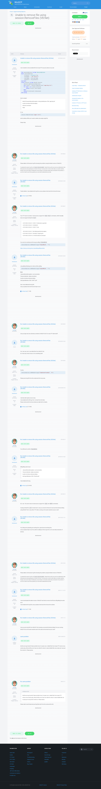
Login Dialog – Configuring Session (79, 85)
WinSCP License (43, 785)
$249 (83, 19)
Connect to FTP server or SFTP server (79, 102)
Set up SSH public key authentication (79, 108)
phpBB (46, 761)
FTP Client (12, 757)
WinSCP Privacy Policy (62, 785)
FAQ (28, 755)
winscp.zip (24, 406)
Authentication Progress (76, 95)
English (85, 749)
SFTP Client (12, 759)
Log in (29, 23)
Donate (80, 16)
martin (14, 159)
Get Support (29, 752)
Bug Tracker (30, 764)
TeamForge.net (47, 757)
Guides (11, 755)
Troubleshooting (31, 757)
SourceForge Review (76, 43)
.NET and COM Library (15, 771)
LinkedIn (64, 761)
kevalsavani (14, 64)
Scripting (12, 768)
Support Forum (30, 759)
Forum (85, 7)
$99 (80, 19)
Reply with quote (25, 62)
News (25, 7)
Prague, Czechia (14, 173)
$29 (75, 19)
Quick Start (12, 752)
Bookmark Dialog (75, 105)
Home (15, 7)
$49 (78, 19)
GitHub (46, 752)
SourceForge (47, 755)
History (28, 761)
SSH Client (12, 761)
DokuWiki (46, 759)
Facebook (64, 752)
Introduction (37, 7)
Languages (12, 766)
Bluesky (63, 759)
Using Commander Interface (77, 88)
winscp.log (24, 195)
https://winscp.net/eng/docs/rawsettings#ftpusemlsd (32, 248)
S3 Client (12, 764)
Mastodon (64, 757)
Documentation (73, 7)
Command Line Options (15, 773)
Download (49, 7)
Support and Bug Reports (19, 11)
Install (61, 7)
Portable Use (12, 775)
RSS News (64, 764)
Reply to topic (17, 23)
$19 (73, 19)
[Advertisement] (38, 39)
